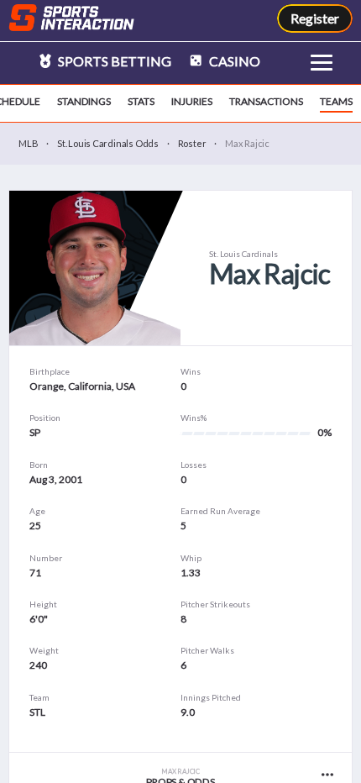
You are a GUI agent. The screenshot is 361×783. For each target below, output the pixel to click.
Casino (233, 61)
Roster (192, 143)
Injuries (191, 101)
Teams (336, 101)
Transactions (266, 101)
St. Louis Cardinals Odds (108, 143)
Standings (84, 101)
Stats (141, 101)
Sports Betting (113, 61)
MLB (28, 143)
